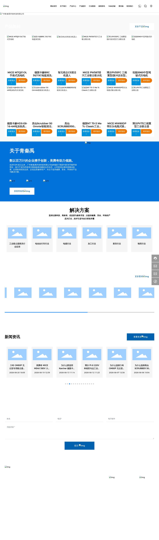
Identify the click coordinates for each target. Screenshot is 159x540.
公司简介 (46, 512)
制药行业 (142, 243)
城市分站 (109, 536)
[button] (65, 383)
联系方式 (148, 517)
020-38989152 (28, 506)
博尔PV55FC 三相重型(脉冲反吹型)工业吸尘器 (117, 75)
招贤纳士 (148, 512)
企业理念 (46, 521)
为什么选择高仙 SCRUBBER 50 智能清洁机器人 (142, 368)
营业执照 (145, 536)
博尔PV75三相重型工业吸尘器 (141, 125)
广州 (103, 536)
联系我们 (148, 505)
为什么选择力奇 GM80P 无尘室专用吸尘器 (117, 368)
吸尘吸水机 (72, 517)
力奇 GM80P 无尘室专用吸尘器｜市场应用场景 (17, 368)
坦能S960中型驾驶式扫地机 (142, 74)
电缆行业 (67, 243)
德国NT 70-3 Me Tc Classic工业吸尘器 (92, 126)
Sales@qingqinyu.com (19, 514)
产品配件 (98, 505)
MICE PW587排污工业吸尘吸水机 (92, 74)
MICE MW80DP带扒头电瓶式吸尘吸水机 (117, 126)
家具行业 (117, 243)
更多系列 (71, 526)
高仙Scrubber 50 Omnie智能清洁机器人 (42, 126)
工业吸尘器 (72, 512)
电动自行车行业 (42, 243)
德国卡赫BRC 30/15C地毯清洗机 (42, 75)
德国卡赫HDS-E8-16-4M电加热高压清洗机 (17, 126)
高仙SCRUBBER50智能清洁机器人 (67, 126)
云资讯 (117, 536)
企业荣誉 (46, 526)
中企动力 (97, 536)
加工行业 (92, 243)
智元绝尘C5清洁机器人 (67, 74)
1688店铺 (123, 505)
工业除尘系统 (73, 521)
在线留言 (148, 521)
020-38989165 (15, 506)
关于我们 (47, 505)
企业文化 (46, 517)
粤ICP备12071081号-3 (130, 536)
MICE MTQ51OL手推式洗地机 (17, 74)
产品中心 (71, 505)
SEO (152, 536)
